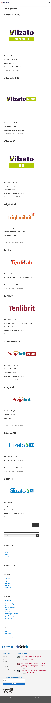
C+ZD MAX (8, 549)
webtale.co (31, 700)
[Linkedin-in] (26, 646)
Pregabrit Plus (12, 341)
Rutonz (7, 554)
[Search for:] (20, 536)
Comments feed (9, 635)
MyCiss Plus (8, 551)
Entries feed (8, 633)
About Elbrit (5, 656)
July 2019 (7, 583)
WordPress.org (9, 637)
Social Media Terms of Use (35, 697)
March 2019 (8, 587)
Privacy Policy (19, 697)
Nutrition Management (11, 613)
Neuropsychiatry (9, 611)
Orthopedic (8, 615)
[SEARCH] (37, 535)
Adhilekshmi (8, 70)
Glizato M (9, 479)
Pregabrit (9, 387)
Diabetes (21, 70)
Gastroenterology (10, 604)
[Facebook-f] (17, 646)
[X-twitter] (20, 646)
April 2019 (8, 585)
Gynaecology (8, 605)
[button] (49, 3)
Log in (7, 631)
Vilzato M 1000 (12, 14)
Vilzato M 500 (11, 78)
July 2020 (7, 582)
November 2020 (9, 580)
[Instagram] (23, 646)
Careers (4, 664)
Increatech (8, 242)
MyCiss (7, 552)
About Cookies (26, 697)
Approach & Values (7, 659)
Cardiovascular (9, 600)
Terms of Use (13, 697)
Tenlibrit (8, 296)
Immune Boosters (10, 607)
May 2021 (7, 578)
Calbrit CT (7, 556)
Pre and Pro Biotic (10, 616)
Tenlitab (8, 250)
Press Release (8, 618)
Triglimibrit (10, 204)
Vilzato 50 (9, 141)
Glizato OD (10, 433)
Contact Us (5, 666)
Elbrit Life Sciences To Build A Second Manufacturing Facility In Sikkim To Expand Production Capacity (34, 658)
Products (5, 661)
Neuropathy (8, 609)
